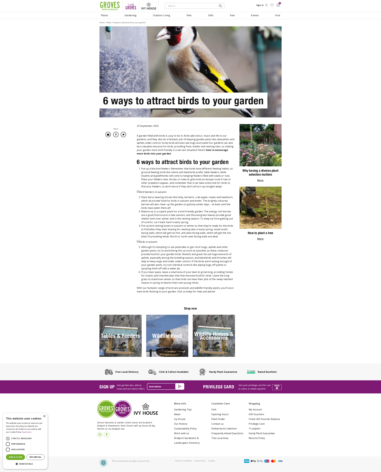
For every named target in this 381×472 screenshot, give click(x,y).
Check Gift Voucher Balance (264, 419)
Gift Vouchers (256, 414)
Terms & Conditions (183, 461)
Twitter (123, 134)
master (273, 461)
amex (247, 461)
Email (108, 134)
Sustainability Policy (185, 428)
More (260, 180)
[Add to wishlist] (272, 5)
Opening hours (220, 414)
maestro (267, 461)
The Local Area (219, 438)
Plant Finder (218, 419)
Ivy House (179, 419)
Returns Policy (257, 438)
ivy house (148, 6)
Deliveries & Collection (224, 428)
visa (280, 461)
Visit (213, 409)
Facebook (115, 134)
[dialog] (25, 441)
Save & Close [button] (15, 457)
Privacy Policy (200, 461)
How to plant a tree (260, 233)
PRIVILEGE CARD (218, 386)
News (177, 414)
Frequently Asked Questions (227, 433)
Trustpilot (254, 428)
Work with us (181, 433)
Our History (181, 423)
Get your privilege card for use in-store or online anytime (255, 387)
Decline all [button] (35, 457)
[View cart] (278, 4)
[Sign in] (266, 6)
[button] (25, 464)
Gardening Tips (183, 409)
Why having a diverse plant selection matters (260, 172)
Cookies (211, 461)
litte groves (131, 6)
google (260, 461)
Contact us (217, 423)
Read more (26, 432)
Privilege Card (256, 423)
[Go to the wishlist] (272, 5)
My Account (255, 409)
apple (253, 461)
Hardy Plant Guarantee (262, 433)
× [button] (44, 416)
